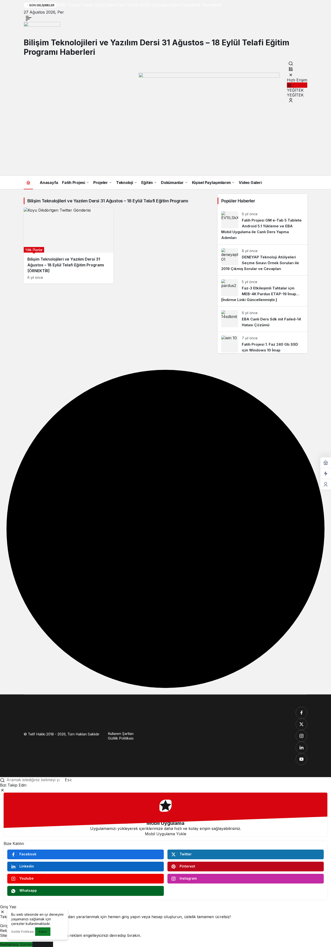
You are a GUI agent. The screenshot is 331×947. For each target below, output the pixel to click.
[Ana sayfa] (28, 182)
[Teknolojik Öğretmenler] (42, 29)
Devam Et (43, 944)
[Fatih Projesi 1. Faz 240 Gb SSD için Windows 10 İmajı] (262, 342)
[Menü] (28, 18)
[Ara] (291, 63)
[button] (291, 69)
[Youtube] (301, 759)
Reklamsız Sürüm (16, 944)
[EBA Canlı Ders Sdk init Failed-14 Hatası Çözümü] (262, 319)
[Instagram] (301, 736)
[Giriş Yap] (291, 100)
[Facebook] (301, 712)
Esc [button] (68, 780)
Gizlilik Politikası (22, 931)
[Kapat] (291, 75)
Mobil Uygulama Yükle (165, 833)
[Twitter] (301, 724)
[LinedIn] (301, 747)
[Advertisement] (165, 139)
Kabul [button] (43, 931)
